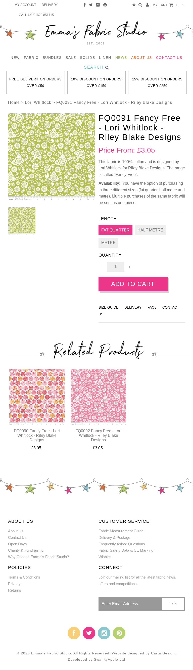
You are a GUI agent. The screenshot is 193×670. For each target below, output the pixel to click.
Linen (105, 58)
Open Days (17, 544)
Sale (71, 58)
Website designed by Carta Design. (144, 653)
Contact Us (169, 58)
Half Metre (150, 230)
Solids (87, 58)
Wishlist (105, 557)
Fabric (31, 58)
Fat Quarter (115, 230)
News (121, 58)
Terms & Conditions (24, 577)
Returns (14, 590)
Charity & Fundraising (25, 550)
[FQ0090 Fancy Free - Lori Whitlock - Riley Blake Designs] (37, 423)
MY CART (165, 5)
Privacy (14, 584)
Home (14, 102)
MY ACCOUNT (25, 5)
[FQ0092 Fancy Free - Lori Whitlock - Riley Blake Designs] (98, 423)
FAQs (152, 307)
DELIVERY (50, 5)
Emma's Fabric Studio (51, 653)
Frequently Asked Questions (122, 544)
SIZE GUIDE (108, 307)
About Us (141, 58)
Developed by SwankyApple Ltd (96, 659)
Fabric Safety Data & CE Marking (126, 550)
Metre (108, 243)
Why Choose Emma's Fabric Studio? (38, 557)
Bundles (52, 58)
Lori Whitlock (38, 102)
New (15, 58)
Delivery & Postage (114, 537)
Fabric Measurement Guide (121, 531)
